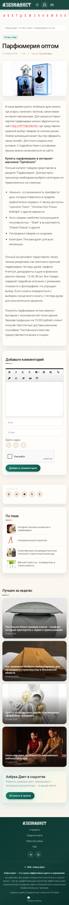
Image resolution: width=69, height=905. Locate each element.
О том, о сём (10, 37)
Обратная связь (34, 841)
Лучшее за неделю (17, 590)
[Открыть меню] (52, 5)
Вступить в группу (20, 795)
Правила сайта (35, 835)
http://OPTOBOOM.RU (25, 126)
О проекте (34, 829)
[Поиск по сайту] (37, 5)
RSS (35, 846)
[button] (9, 372)
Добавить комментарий (23, 468)
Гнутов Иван (45, 53)
